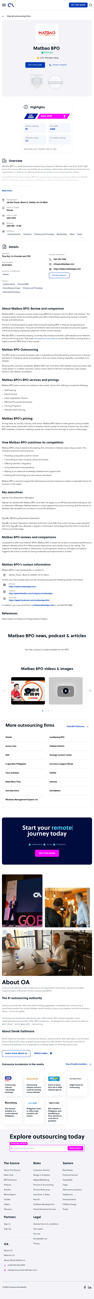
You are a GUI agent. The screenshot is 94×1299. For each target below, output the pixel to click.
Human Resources (41, 1190)
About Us (8, 1251)
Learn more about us (16, 1053)
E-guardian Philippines (16, 764)
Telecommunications (72, 1190)
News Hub (8, 1175)
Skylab (9, 737)
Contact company (59, 275)
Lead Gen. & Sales (41, 1195)
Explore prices (75, 1148)
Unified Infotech (56, 746)
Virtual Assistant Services (44, 1209)
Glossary (8, 1209)
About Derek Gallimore (14, 1260)
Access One (11, 746)
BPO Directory (10, 1180)
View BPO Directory (76, 727)
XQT (7, 755)
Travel (65, 1209)
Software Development (43, 1204)
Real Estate (68, 1170)
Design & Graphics (41, 1175)
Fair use (36, 1234)
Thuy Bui (6, 256)
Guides (7, 1199)
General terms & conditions (45, 1224)
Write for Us (9, 1255)
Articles (7, 1190)
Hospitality (67, 1180)
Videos (7, 1204)
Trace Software (12, 773)
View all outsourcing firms (19, 16)
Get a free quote (35, 65)
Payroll (36, 1199)
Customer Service (41, 1170)
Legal (65, 1185)
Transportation (69, 1199)
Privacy (36, 1244)
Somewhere (54, 791)
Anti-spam (38, 1229)
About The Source (12, 1170)
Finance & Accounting (43, 1185)
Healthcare (68, 1195)
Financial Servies (70, 1175)
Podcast (7, 1185)
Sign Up (7, 1229)
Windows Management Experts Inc (22, 800)
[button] (4, 691)
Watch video (40, 1053)
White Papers (10, 1195)
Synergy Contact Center (60, 755)
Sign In (7, 1224)
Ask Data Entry (12, 791)
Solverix (53, 782)
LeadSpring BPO (56, 737)
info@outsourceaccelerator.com (22, 1270)
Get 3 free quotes (78, 5)
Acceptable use (40, 1239)
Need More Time (13, 782)
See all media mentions (76, 1064)
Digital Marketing (41, 1180)
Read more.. (7, 191)
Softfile (52, 773)
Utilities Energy (69, 1204)
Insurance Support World (61, 764)
